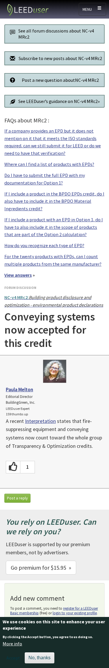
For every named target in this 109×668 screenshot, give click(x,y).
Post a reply (17, 498)
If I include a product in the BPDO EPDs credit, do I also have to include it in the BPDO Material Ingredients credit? (54, 201)
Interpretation (40, 421)
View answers (18, 275)
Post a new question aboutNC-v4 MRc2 (60, 80)
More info (12, 644)
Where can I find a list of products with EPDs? (49, 164)
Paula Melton (19, 389)
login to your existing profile (75, 613)
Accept (13, 658)
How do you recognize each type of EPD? (44, 245)
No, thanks (39, 657)
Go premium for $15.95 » (41, 567)
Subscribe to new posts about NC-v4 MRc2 (60, 58)
